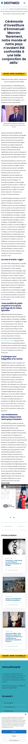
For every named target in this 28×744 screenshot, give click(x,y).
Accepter (14, 731)
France (7, 9)
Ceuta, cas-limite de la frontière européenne (13, 599)
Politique (15, 570)
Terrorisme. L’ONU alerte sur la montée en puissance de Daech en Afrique (13, 563)
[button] (25, 714)
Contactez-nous (9, 711)
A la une (10, 570)
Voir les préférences (14, 740)
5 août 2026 (8, 596)
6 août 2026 (8, 558)
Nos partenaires (9, 703)
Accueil (2, 9)
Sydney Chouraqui (7, 686)
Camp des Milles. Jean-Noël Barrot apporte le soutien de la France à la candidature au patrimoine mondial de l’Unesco (13, 637)
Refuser (14, 736)
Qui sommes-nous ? (10, 707)
